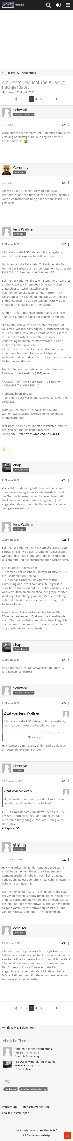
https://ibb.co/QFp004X (41, 434)
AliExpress (8, 828)
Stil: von (36, 1135)
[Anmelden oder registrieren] (58, 5)
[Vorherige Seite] (16, 99)
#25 (64, 539)
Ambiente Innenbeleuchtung (33, 1049)
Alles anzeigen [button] (35, 737)
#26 (64, 660)
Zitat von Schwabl (18, 791)
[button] (48, 5)
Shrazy (10, 92)
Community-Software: (36, 1130)
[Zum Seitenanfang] (67, 1135)
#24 (64, 480)
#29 (64, 859)
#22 (64, 183)
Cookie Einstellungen (15, 1113)
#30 (64, 943)
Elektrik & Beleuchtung (27, 1056)
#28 (64, 781)
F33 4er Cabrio (23, 1069)
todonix (19, 1052)
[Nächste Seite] (57, 99)
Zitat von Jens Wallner (22, 713)
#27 (64, 703)
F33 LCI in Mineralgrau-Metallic (35, 1061)
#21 (64, 125)
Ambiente (10, 1089)
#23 (64, 244)
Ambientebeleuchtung (33, 1089)
